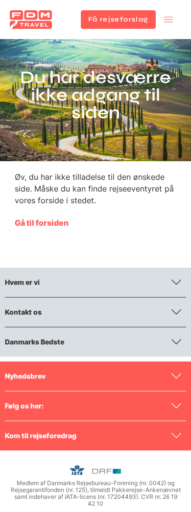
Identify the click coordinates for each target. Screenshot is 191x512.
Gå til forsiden (42, 223)
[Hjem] (31, 19)
